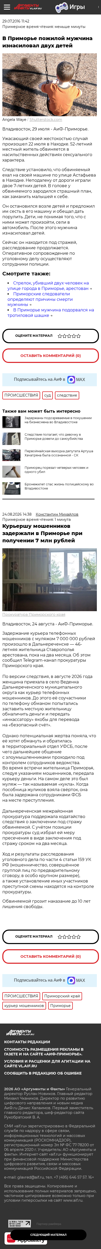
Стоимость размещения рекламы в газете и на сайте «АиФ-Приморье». (43, 1051)
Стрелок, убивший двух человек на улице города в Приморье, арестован (48, 286)
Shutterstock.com (46, 119)
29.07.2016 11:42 (15, 21)
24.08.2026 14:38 (17, 514)
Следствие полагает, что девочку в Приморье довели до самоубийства (54, 437)
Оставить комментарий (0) (50, 355)
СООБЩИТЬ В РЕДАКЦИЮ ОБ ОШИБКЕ (43, 1073)
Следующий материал (48, 1235)
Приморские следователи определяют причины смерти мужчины (40, 299)
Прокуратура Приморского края (33, 614)
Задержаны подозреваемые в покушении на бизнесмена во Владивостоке (58, 420)
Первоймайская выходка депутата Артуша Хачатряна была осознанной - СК (59, 453)
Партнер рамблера (49, 1223)
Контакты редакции (27, 1042)
